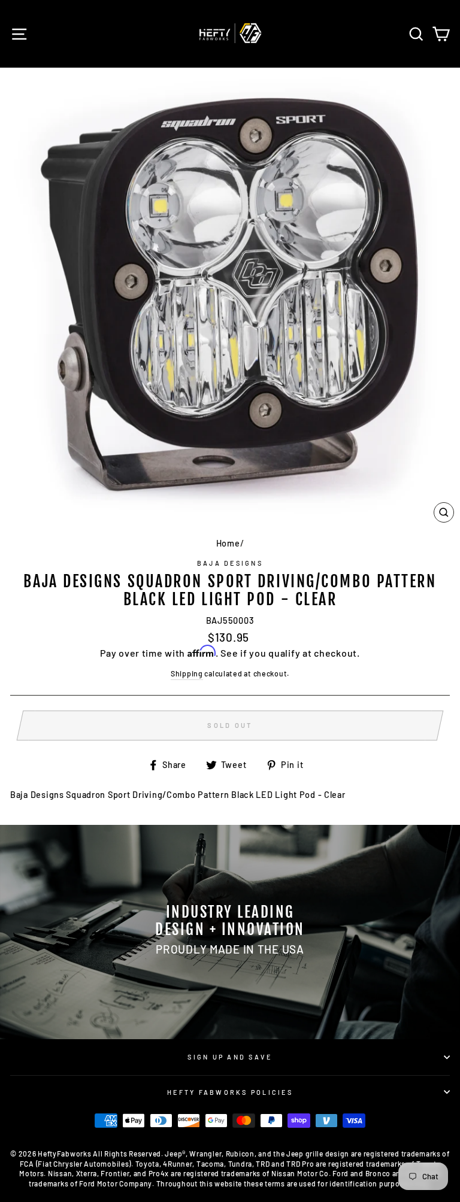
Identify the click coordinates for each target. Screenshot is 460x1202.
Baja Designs (230, 563)
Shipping (187, 673)
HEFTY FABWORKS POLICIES (230, 1092)
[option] (230, 932)
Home (228, 543)
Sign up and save (229, 1057)
